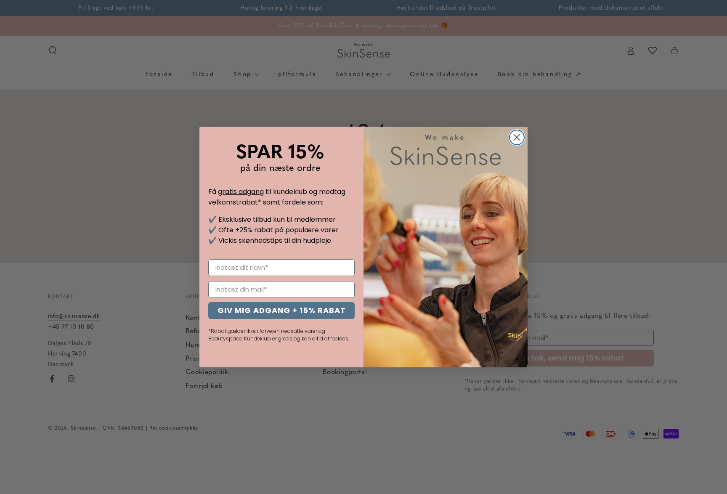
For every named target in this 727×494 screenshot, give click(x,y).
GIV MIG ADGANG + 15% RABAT (282, 310)
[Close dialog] (516, 137)
